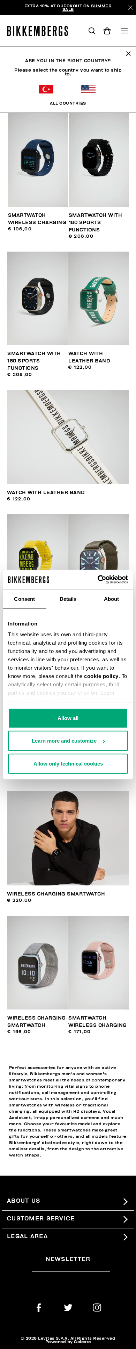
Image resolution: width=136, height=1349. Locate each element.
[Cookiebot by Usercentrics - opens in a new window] (98, 579)
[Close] (130, 7)
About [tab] (111, 599)
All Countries (68, 103)
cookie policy (101, 676)
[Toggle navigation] (124, 31)
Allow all (68, 718)
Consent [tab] (24, 599)
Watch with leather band (46, 492)
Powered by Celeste (68, 1342)
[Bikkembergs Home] (40, 31)
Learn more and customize (64, 741)
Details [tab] (68, 599)
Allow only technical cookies (68, 763)
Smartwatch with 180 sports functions (95, 222)
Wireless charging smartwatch (56, 894)
